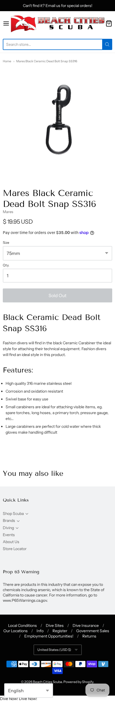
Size (6, 243)
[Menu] (6, 23)
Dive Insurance (86, 625)
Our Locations (15, 630)
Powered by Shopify (78, 682)
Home (7, 61)
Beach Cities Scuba (47, 682)
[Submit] (107, 44)
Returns (89, 636)
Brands (9, 520)
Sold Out (57, 295)
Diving (8, 527)
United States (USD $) (54, 650)
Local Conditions (22, 625)
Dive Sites (55, 625)
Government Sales (92, 630)
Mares (8, 211)
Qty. (6, 265)
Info (40, 630)
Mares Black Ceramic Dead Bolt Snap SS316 (46, 61)
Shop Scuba (13, 513)
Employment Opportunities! (48, 636)
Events (9, 534)
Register (59, 630)
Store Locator (15, 548)
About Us (11, 541)
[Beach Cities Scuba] (57, 23)
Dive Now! (9, 698)
